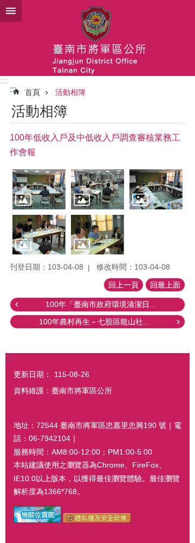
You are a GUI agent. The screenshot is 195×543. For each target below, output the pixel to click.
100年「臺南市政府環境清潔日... (101, 304)
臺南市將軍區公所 (97, 38)
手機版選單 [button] (11, 11)
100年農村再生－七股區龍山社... (94, 321)
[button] (39, 189)
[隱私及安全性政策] (97, 520)
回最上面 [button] (165, 284)
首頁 (32, 92)
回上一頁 (123, 284)
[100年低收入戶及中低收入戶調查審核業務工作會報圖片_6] (37, 520)
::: (4, 80)
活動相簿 (70, 92)
